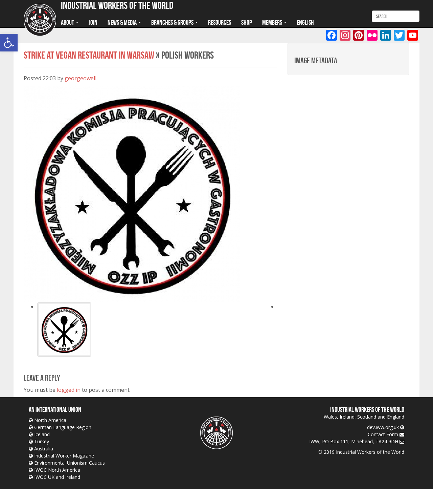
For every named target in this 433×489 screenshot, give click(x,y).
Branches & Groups (173, 22)
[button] (9, 42)
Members (272, 22)
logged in (69, 390)
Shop (246, 22)
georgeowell (80, 78)
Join (93, 22)
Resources (219, 22)
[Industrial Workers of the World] (40, 20)
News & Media (123, 22)
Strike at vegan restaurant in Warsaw (89, 55)
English (305, 22)
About (68, 22)
